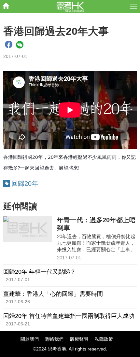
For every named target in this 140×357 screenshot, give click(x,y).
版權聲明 (79, 339)
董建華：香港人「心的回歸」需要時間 (53, 294)
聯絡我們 (54, 339)
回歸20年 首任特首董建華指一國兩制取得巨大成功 (68, 316)
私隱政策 (104, 339)
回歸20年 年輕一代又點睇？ (39, 271)
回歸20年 (24, 183)
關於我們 (30, 339)
